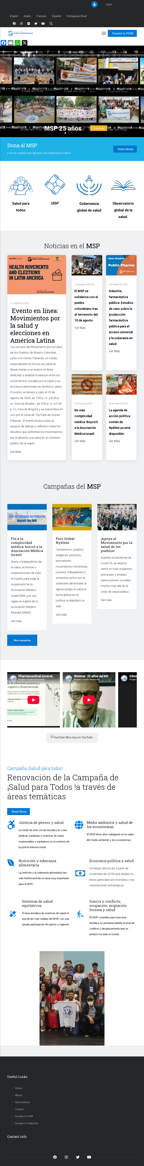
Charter (19, 1109)
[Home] (20, 33)
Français (41, 16)
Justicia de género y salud (41, 822)
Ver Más (15, 451)
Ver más (16, 621)
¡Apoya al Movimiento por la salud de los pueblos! (116, 544)
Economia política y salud (111, 860)
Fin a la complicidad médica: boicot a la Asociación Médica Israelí (27, 546)
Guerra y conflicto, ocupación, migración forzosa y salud (108, 905)
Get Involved (22, 1102)
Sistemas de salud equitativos (37, 903)
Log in (109, 4)
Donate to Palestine (26, 1123)
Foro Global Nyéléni (65, 540)
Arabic (27, 16)
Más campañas (22, 640)
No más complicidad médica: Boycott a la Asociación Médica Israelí (86, 422)
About (18, 1095)
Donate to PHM (122, 33)
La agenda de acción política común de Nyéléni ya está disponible (119, 422)
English (14, 16)
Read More (19, 811)
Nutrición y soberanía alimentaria (37, 862)
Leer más (99, 128)
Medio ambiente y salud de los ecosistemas (110, 824)
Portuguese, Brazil (77, 16)
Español (56, 16)
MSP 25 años (62, 128)
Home (18, 1088)
